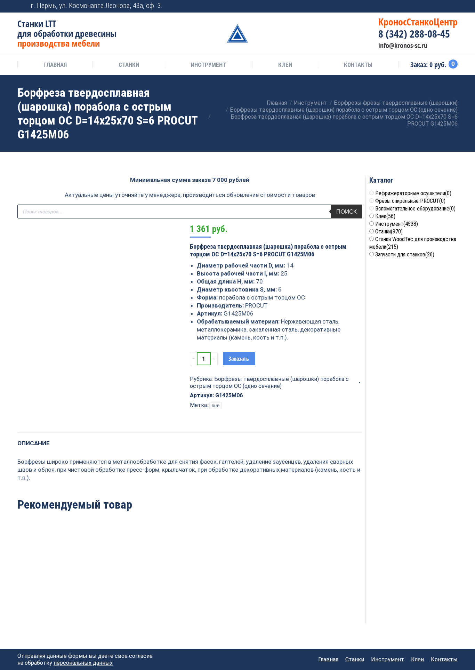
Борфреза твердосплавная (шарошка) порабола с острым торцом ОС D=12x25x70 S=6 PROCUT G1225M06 (120, 588)
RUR (215, 406)
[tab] (33, 439)
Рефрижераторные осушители (413, 193)
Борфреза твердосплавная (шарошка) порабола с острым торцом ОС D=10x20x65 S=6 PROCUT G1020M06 (259, 588)
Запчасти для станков (404, 254)
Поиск (346, 211)
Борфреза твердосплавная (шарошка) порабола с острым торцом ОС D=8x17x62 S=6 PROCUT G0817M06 (190, 588)
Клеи (385, 216)
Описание (33, 443)
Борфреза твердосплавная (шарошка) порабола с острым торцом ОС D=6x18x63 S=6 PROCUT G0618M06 (50, 588)
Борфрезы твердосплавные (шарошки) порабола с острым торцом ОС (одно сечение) (269, 382)
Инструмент (396, 224)
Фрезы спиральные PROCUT (410, 201)
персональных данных (83, 663)
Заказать (238, 358)
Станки (389, 231)
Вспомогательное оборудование (415, 208)
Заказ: (432, 64)
